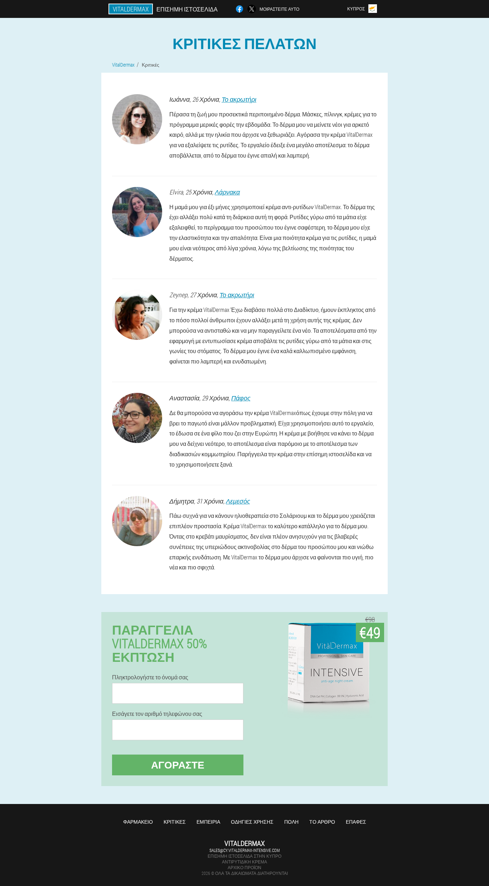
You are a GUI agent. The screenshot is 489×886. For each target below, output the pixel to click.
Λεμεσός (238, 501)
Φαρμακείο (138, 821)
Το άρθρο (322, 821)
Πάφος (241, 398)
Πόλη (291, 821)
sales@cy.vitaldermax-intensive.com (244, 850)
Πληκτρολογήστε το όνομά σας (150, 677)
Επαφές (356, 821)
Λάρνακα (227, 192)
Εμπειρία (208, 821)
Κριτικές (175, 821)
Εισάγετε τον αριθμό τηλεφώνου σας (157, 714)
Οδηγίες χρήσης (252, 821)
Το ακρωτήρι (239, 99)
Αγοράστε (177, 764)
